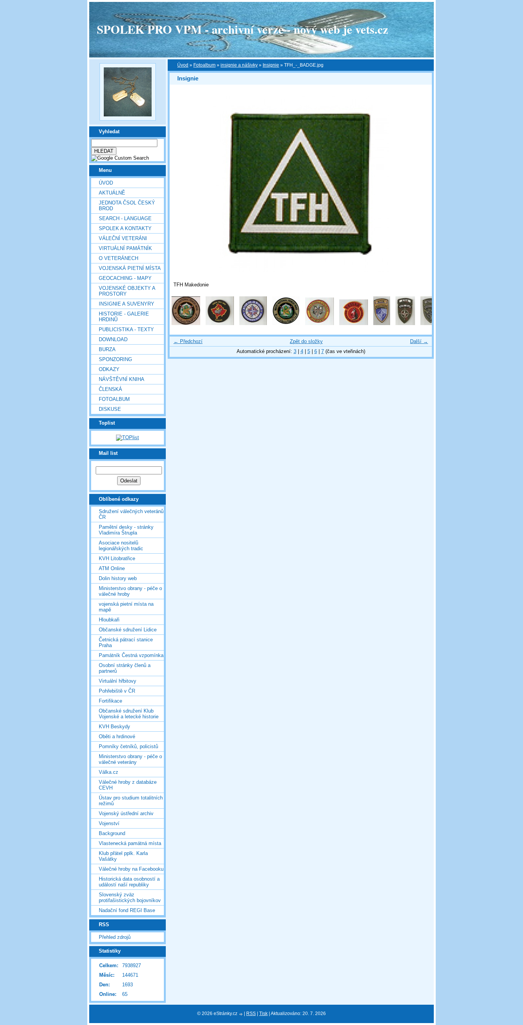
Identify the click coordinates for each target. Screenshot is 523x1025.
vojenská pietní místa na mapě (126, 607)
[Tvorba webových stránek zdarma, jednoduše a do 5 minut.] (241, 1014)
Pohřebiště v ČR (117, 691)
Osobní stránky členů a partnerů (124, 668)
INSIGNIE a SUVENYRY (126, 304)
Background (112, 833)
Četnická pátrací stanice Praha (126, 642)
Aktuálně (112, 193)
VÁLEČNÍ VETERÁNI (123, 238)
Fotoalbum (114, 399)
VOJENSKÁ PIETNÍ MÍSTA (130, 268)
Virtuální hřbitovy (117, 681)
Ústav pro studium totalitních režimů (131, 800)
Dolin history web (118, 578)
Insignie (271, 65)
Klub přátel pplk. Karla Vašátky (123, 856)
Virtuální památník (125, 248)
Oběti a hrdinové (117, 736)
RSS (251, 1013)
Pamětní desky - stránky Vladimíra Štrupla (126, 530)
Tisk (263, 1013)
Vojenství (109, 823)
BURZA (107, 349)
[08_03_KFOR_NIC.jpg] (319, 323)
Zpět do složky (306, 341)
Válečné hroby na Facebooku (131, 869)
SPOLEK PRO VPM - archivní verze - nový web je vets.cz (242, 29)
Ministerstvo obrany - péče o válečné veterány (130, 759)
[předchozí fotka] (182, 184)
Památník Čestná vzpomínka (131, 655)
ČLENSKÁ (110, 389)
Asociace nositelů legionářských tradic (121, 545)
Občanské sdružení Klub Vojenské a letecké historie (129, 713)
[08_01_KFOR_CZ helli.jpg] (220, 323)
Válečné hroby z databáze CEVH (128, 785)
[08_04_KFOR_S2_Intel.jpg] (353, 323)
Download (113, 339)
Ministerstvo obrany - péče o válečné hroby (130, 591)
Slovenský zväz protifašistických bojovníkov (130, 897)
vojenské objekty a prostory (127, 291)
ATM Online (112, 568)
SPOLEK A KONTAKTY (125, 228)
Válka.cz (108, 772)
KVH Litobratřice (117, 558)
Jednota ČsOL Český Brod (127, 205)
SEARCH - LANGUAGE (125, 218)
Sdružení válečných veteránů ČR (131, 514)
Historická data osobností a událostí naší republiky (129, 882)
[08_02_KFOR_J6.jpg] (253, 323)
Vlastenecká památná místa (130, 843)
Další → (419, 341)
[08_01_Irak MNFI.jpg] (186, 323)
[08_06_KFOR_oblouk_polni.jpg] (405, 323)
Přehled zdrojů (115, 937)
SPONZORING (115, 359)
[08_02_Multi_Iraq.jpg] (286, 323)
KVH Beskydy (114, 726)
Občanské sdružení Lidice (128, 630)
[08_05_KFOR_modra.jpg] (381, 323)
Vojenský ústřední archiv (126, 813)
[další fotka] (419, 184)
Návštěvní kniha (121, 379)
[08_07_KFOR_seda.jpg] (430, 323)
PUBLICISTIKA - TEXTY (126, 329)
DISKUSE (110, 409)
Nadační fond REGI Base (127, 910)
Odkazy (109, 369)
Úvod (106, 183)
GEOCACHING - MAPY (125, 278)
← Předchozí (188, 341)
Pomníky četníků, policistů (128, 746)
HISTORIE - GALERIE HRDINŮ (124, 316)
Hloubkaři (109, 620)
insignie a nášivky (239, 65)
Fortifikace (110, 701)
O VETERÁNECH (118, 258)
